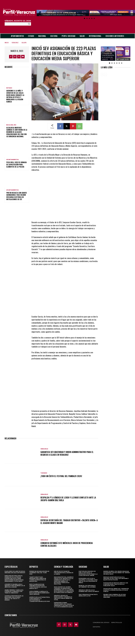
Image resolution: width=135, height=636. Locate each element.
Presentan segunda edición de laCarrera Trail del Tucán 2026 (39, 573)
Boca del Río (11, 125)
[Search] (29, 24)
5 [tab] (94, 18)
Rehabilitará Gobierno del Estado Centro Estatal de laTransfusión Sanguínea (114, 596)
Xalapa (24, 42)
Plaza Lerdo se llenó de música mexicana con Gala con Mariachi (15, 572)
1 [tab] (84, 18)
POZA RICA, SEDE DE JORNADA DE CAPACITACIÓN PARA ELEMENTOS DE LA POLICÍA (16, 164)
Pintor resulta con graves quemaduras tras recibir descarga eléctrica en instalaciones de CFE (16, 196)
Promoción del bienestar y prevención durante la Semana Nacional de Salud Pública (116, 590)
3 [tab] (89, 18)
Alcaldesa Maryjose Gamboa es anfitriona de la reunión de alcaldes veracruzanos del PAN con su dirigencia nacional (16, 132)
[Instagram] (15, 56)
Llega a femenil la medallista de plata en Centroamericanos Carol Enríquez (39, 593)
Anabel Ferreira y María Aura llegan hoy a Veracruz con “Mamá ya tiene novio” (14, 591)
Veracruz (15, 42)
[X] (19, 56)
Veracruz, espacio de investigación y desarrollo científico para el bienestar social (63, 597)
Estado (9, 88)
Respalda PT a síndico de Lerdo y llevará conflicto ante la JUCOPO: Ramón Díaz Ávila (68, 499)
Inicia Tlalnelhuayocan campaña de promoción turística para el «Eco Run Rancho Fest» (38, 586)
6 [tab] (121, 63)
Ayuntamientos (12, 159)
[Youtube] (23, 56)
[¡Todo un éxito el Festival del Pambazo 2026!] (21, 475)
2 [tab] (87, 18)
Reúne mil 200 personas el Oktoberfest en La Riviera (87, 586)
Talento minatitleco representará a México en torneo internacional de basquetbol (37, 579)
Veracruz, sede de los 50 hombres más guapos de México (89, 590)
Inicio (7, 42)
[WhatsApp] (79, 126)
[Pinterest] (73, 126)
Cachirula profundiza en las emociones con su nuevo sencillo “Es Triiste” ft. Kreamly (14, 598)
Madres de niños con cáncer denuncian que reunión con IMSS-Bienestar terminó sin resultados (116, 573)
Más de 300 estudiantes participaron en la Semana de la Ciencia (63, 573)
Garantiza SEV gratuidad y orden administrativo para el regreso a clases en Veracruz (66, 453)
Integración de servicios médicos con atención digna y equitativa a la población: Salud (115, 584)
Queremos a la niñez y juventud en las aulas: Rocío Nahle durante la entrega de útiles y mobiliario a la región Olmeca (15, 96)
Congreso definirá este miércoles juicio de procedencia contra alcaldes (66, 544)
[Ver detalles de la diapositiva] (114, 53)
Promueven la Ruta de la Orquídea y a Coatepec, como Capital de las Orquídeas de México (88, 580)
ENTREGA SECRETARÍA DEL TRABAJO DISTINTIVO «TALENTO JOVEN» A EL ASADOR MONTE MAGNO (69, 522)
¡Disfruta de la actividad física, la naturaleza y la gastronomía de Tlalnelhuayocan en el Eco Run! (39, 599)
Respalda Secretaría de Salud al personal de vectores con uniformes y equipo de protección (116, 578)
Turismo (43, 473)
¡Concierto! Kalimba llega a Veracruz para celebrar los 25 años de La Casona (15, 586)
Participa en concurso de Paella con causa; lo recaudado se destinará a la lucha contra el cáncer (88, 573)
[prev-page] (102, 74)
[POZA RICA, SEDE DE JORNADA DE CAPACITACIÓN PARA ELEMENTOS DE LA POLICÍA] (17, 149)
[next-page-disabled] (105, 74)
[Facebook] (11, 56)
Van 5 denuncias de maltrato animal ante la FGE (88, 595)
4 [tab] (91, 18)
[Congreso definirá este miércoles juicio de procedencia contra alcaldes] (21, 543)
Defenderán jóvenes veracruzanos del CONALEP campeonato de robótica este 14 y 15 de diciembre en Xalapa (64, 605)
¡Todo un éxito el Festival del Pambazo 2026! (61, 476)
